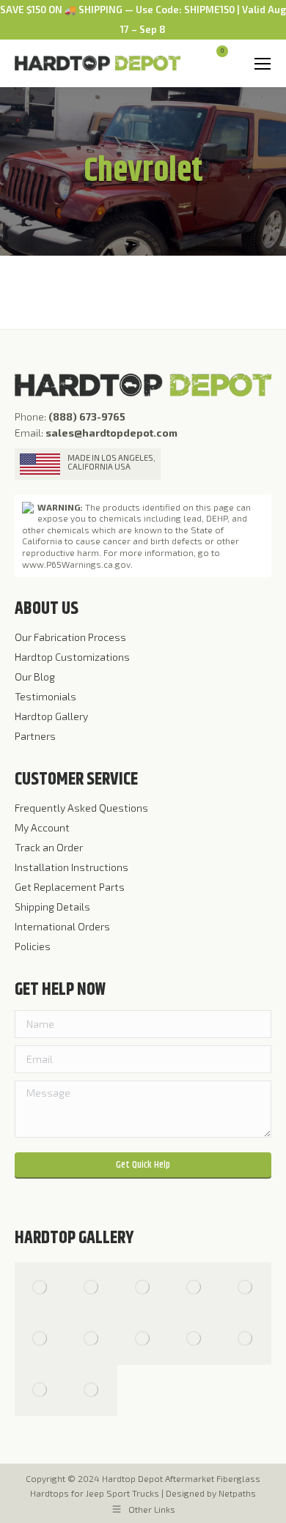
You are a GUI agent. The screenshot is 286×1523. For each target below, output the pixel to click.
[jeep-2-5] (194, 1339)
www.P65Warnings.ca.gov (76, 564)
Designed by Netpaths (211, 1493)
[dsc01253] (245, 1287)
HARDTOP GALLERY (74, 1238)
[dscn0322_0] (40, 1339)
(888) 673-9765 (86, 416)
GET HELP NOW (60, 990)
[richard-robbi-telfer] (143, 1287)
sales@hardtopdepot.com (111, 432)
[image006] (91, 1390)
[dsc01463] (143, 1339)
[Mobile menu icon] (262, 64)
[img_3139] (91, 1339)
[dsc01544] (245, 1339)
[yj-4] (40, 1287)
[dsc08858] (40, 1390)
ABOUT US (46, 609)
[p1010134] (91, 1287)
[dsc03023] (194, 1287)
